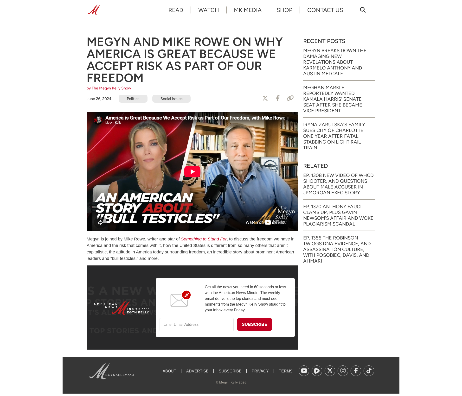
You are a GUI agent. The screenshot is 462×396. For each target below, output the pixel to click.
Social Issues (171, 98)
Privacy (260, 371)
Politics (133, 98)
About (169, 371)
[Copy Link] (290, 98)
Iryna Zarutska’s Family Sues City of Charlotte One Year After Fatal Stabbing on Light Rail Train (334, 136)
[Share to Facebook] (277, 98)
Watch (208, 9)
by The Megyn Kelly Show (109, 88)
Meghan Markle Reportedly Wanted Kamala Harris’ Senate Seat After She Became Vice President (332, 99)
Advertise (197, 371)
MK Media (248, 9)
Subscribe (230, 371)
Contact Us (325, 9)
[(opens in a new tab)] (304, 370)
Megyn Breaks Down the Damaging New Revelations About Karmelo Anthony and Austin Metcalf (334, 62)
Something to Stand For (204, 239)
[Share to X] (265, 98)
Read (175, 9)
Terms (286, 371)
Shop (284, 9)
